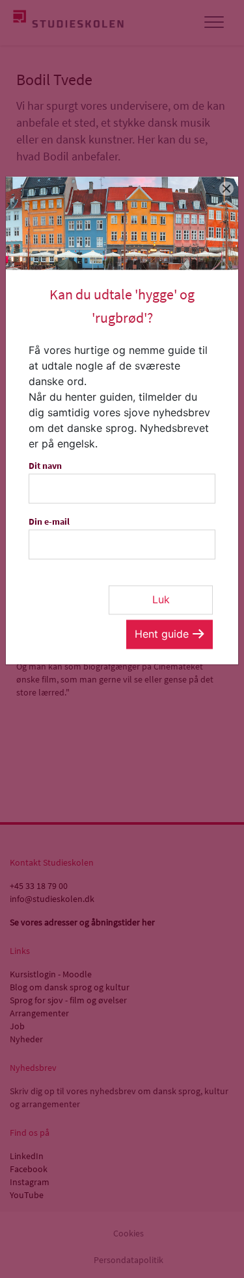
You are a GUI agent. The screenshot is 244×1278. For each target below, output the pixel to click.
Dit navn (45, 465)
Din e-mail (49, 521)
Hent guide (162, 633)
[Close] (227, 188)
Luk (161, 599)
